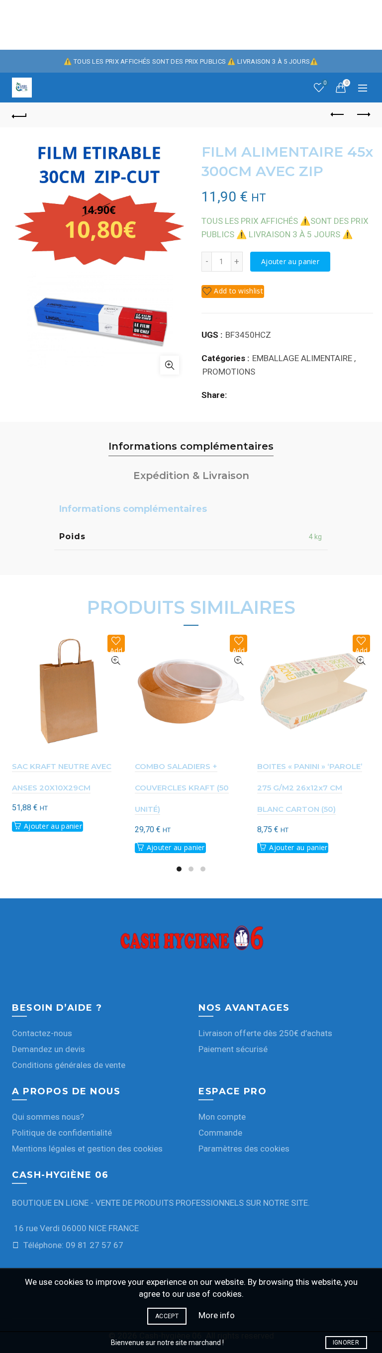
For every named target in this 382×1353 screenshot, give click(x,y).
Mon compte (222, 1117)
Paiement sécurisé (233, 1049)
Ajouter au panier (290, 261)
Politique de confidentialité (62, 1133)
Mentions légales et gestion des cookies (87, 1149)
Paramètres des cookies (243, 1149)
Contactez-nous (42, 1033)
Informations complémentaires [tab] (191, 446)
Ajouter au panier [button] (53, 826)
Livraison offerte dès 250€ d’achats (265, 1033)
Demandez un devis (48, 1049)
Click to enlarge (169, 365)
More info (216, 1315)
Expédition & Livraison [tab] (191, 476)
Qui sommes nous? (48, 1117)
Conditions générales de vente (68, 1065)
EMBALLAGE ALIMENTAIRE (302, 358)
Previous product (337, 115)
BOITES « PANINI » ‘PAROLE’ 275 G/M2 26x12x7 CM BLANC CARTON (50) (309, 788)
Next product (362, 115)
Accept (167, 1316)
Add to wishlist (238, 290)
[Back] (19, 115)
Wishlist (324, 83)
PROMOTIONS (228, 372)
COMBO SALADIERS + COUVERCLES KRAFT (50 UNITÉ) (182, 788)
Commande (220, 1133)
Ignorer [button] (346, 1342)
